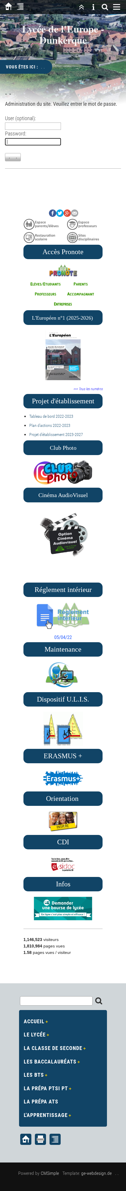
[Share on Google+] (67, 215)
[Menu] (116, 7)
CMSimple (50, 1173)
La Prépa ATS (41, 1101)
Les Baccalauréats (50, 1062)
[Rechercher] (105, 7)
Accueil (34, 1021)
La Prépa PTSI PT (46, 1088)
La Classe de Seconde (53, 1048)
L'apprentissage (46, 1115)
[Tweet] (60, 215)
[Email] (74, 215)
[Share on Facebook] (52, 215)
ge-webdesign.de (96, 1173)
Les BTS (34, 1075)
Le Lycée (35, 1034)
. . (117, 1173)
